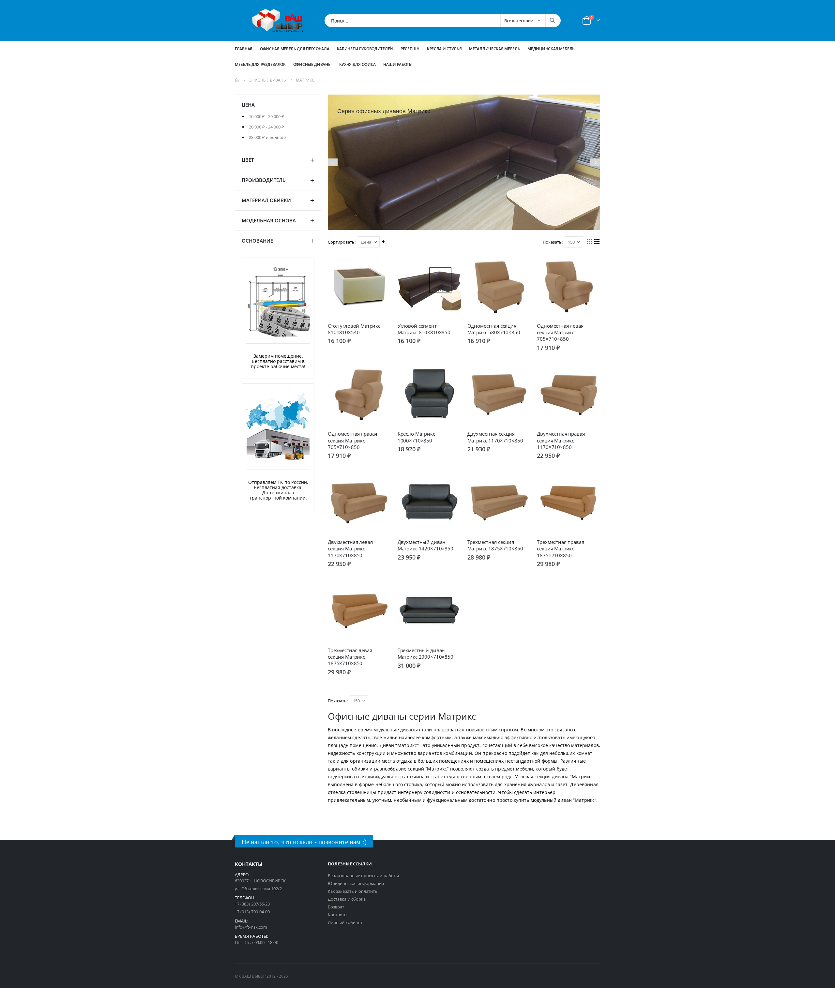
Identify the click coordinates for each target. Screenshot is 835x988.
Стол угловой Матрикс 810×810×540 (354, 329)
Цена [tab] (248, 104)
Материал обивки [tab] (266, 200)
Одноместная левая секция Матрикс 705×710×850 (560, 332)
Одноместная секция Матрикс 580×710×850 (493, 329)
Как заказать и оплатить (353, 891)
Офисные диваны (268, 80)
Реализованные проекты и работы (363, 875)
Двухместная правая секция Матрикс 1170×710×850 (560, 440)
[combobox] (443, 20)
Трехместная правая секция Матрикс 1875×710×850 (560, 549)
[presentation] (333, 162)
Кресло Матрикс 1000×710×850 (416, 436)
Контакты (338, 915)
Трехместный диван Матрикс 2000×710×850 (425, 653)
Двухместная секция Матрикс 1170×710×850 (495, 436)
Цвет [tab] (248, 159)
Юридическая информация (356, 883)
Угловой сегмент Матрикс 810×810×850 (424, 329)
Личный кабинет (345, 922)
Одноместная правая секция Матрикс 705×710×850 (352, 440)
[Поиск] (552, 20)
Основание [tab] (257, 240)
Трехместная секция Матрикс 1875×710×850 (495, 545)
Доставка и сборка (347, 899)
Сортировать (341, 242)
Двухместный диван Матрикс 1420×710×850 (425, 545)
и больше (267, 137)
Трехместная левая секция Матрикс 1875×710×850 (350, 657)
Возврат (336, 907)
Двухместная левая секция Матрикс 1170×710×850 (350, 549)
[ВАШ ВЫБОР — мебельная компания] (277, 20)
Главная (243, 49)
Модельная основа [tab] (269, 220)
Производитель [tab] (264, 179)
